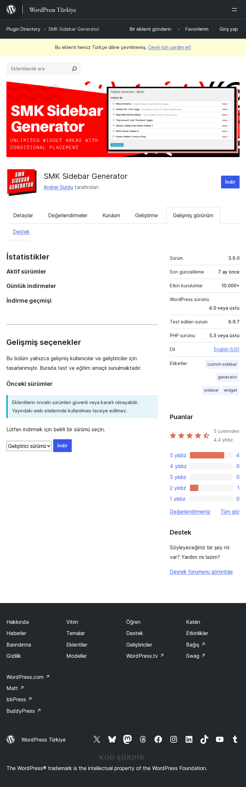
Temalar (75, 633)
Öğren (133, 622)
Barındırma (18, 644)
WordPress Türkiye (43, 739)
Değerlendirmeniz (190, 511)
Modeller (76, 656)
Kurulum (111, 215)
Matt (15, 688)
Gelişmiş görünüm (193, 215)
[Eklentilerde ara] (74, 68)
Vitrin (72, 622)
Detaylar (23, 215)
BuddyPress (23, 711)
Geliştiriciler (139, 644)
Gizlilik (13, 656)
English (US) (227, 349)
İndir (230, 182)
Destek (21, 231)
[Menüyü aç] (236, 9)
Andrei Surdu (58, 187)
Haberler (16, 633)
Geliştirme (146, 215)
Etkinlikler (197, 633)
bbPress (19, 699)
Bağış (196, 644)
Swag (196, 656)
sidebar (211, 390)
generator (227, 377)
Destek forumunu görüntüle (201, 571)
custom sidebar (222, 364)
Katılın (193, 622)
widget (230, 390)
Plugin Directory (23, 29)
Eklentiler (76, 644)
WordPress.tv (145, 656)
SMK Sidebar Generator (85, 176)
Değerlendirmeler (67, 215)
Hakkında (17, 622)
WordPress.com (28, 677)
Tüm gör (230, 511)
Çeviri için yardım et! (169, 47)
